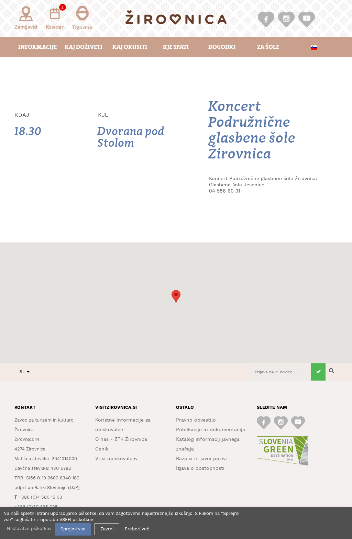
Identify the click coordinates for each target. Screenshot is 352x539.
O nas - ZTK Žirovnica (121, 439)
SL (23, 371)
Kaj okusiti (129, 47)
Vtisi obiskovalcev (116, 459)
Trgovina (82, 27)
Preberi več (137, 529)
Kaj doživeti (83, 47)
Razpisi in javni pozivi (201, 459)
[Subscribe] (318, 372)
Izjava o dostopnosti (200, 468)
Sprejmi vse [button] (73, 529)
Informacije (37, 47)
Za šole (268, 47)
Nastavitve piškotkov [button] (29, 529)
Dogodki (221, 47)
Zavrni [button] (106, 529)
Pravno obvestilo (196, 420)
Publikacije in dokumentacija (210, 430)
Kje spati (176, 47)
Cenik (102, 449)
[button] (176, 296)
